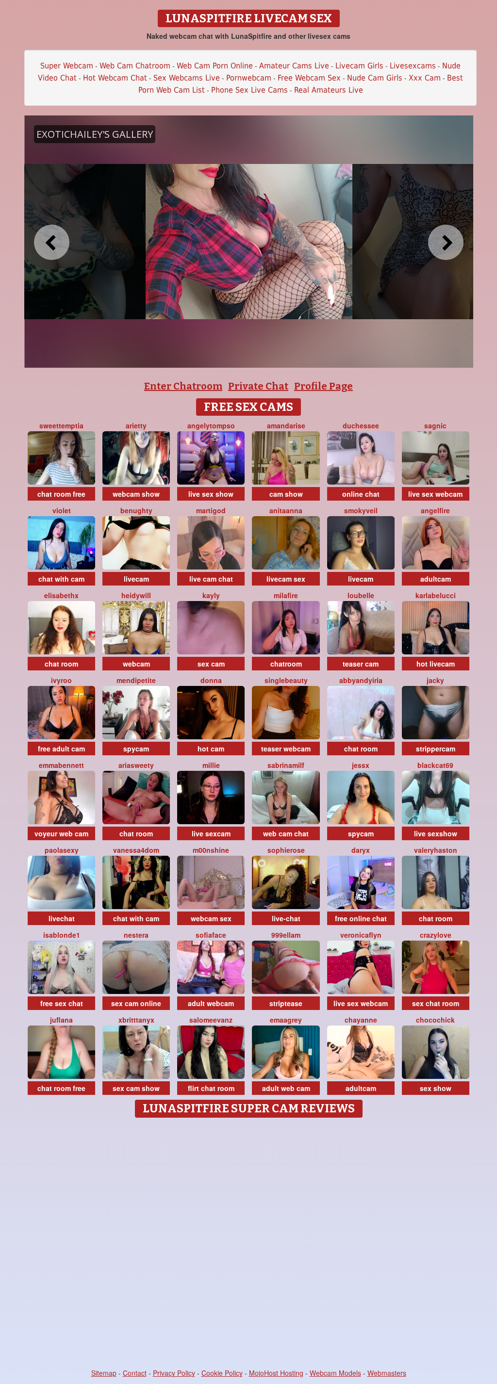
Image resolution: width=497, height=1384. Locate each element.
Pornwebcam (248, 77)
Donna (211, 680)
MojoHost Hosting (276, 1373)
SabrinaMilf (285, 765)
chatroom (286, 663)
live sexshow (435, 833)
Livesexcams (413, 65)
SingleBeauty (286, 680)
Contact (135, 1373)
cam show (286, 494)
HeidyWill (136, 595)
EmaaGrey (286, 1020)
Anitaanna (285, 510)
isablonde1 (61, 935)
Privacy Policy (174, 1373)
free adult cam (61, 748)
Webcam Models (335, 1373)
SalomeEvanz (210, 1020)
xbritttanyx (136, 1020)
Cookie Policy (222, 1373)
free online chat (361, 918)
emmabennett (61, 765)
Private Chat (258, 386)
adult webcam (211, 1003)
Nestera (136, 935)
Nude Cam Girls (374, 77)
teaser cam (361, 663)
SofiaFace (211, 935)
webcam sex (211, 918)
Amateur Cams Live (294, 65)
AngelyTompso (211, 425)
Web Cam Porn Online (215, 65)
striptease (285, 1003)
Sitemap (103, 1373)
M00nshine (211, 850)
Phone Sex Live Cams (249, 90)
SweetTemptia (61, 425)
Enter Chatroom (183, 386)
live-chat (286, 918)
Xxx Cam (425, 77)
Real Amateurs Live (328, 90)
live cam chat (211, 579)
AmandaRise (286, 425)
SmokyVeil (361, 510)
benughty (136, 510)
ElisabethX (61, 595)
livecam (136, 579)
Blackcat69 (435, 765)
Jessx (360, 765)
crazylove (435, 935)
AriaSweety (136, 765)
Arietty (136, 425)
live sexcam (211, 833)
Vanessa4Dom (136, 850)
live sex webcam (435, 494)
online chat (361, 494)
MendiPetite (136, 680)
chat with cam (61, 579)
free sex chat (61, 1003)
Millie (211, 765)
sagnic (435, 425)
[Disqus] (248, 1244)
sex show (435, 1088)
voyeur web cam (61, 833)
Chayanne (361, 1020)
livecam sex (285, 579)
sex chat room (435, 1003)
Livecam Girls (359, 65)
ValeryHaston (435, 850)
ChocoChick (435, 1020)
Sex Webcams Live (186, 77)
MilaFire (286, 595)
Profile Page (323, 386)
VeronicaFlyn (360, 935)
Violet (61, 510)
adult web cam (286, 1088)
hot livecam (435, 663)
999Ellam (285, 935)
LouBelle (361, 595)
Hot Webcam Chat (115, 77)
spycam (136, 748)
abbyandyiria (360, 680)
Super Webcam (66, 65)
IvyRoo (61, 680)
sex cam (211, 663)
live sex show (210, 494)
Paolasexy (62, 850)
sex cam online (136, 1003)
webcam (136, 663)
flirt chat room (211, 1088)
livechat (62, 918)
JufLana (61, 1020)
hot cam (211, 748)
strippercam (435, 748)
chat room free (61, 494)
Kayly (211, 595)
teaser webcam (286, 748)
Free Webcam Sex (309, 77)
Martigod (211, 510)
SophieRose (286, 850)
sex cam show (136, 1088)
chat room (61, 663)
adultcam (435, 579)
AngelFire (435, 510)
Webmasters (386, 1373)
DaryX (360, 850)
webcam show (136, 494)
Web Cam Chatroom (134, 65)
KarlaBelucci (435, 595)
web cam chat (286, 833)
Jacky (435, 680)
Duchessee (361, 425)
